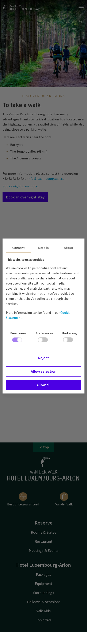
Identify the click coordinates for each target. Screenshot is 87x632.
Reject (43, 357)
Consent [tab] (18, 248)
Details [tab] (43, 248)
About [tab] (68, 248)
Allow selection (43, 371)
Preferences (44, 333)
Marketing (69, 333)
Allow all (43, 384)
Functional (18, 333)
